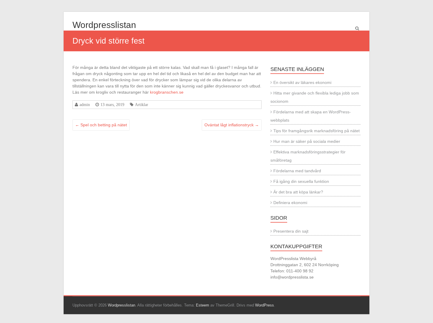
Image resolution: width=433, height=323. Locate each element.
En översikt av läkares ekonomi (302, 82)
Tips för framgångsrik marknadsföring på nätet (316, 130)
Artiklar (141, 104)
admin (85, 104)
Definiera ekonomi (290, 202)
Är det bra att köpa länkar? (298, 192)
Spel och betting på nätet (101, 124)
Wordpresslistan (104, 25)
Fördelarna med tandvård (297, 170)
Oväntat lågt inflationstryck (231, 124)
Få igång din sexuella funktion (301, 181)
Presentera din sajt (290, 231)
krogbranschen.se (167, 92)
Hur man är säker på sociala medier (306, 141)
